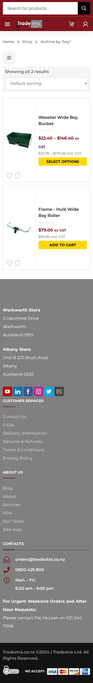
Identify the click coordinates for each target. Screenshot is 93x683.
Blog (8, 488)
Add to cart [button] (62, 245)
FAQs (8, 425)
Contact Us (14, 416)
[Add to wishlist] (9, 176)
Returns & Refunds (23, 441)
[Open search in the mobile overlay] (46, 8)
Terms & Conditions (23, 449)
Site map (12, 529)
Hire (7, 513)
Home (8, 41)
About (9, 496)
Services (11, 504)
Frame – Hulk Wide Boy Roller (58, 212)
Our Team (13, 521)
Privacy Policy (18, 458)
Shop (27, 41)
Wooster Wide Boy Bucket (58, 120)
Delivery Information (25, 433)
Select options (63, 161)
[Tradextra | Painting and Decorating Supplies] (29, 24)
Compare (17, 176)
